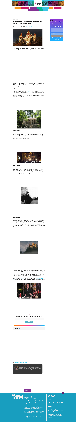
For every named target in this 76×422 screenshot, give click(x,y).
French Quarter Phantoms (18, 133)
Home (14, 19)
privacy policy (51, 410)
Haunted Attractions (18, 362)
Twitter (54, 396)
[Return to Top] (63, 393)
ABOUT (49, 399)
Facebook (52, 396)
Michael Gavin (29, 26)
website (22, 278)
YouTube (49, 396)
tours (29, 91)
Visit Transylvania (32, 224)
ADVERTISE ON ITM (59, 402)
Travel (17, 19)
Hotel (23, 362)
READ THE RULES (56, 39)
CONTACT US (51, 402)
